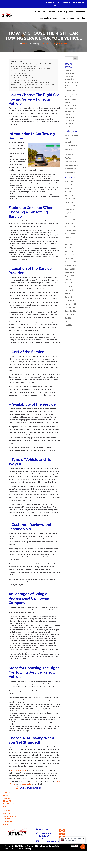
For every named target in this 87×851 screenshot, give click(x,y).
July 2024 (68, 237)
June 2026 (68, 185)
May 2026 (68, 188)
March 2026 (69, 195)
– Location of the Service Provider (24, 71)
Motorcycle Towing (71, 165)
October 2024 (70, 234)
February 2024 (70, 255)
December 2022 (70, 300)
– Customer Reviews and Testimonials (25, 80)
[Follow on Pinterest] (63, 834)
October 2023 (70, 269)
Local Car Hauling (71, 161)
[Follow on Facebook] (73, 2)
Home (37, 12)
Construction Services (48, 18)
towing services (70, 169)
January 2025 (69, 223)
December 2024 (70, 227)
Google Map (26, 849)
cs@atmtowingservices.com (50, 841)
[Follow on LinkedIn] (83, 2)
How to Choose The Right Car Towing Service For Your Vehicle (33, 64)
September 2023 (70, 272)
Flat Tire (68, 158)
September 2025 (70, 209)
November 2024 (70, 230)
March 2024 (69, 251)
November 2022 (70, 304)
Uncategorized (70, 172)
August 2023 (69, 276)
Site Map (17, 849)
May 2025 (68, 213)
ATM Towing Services (18, 770)
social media (26, 784)
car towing (62, 44)
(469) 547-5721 (52, 3)
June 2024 (68, 241)
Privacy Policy (54, 846)
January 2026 (69, 202)
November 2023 (70, 265)
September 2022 (70, 311)
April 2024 (68, 248)
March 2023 (69, 290)
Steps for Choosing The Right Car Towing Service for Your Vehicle (34, 85)
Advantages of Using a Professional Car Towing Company (31, 82)
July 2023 (68, 279)
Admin (24, 44)
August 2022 (69, 314)
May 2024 (68, 244)
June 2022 (68, 321)
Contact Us (74, 18)
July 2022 (68, 318)
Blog (83, 18)
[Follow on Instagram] (80, 2)
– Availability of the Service (21, 75)
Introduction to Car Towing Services (24, 66)
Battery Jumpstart (47, 44)
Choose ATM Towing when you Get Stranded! (27, 87)
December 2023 (70, 262)
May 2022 (68, 325)
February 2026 (70, 199)
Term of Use (9, 849)
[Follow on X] (76, 2)
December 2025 (70, 206)
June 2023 (68, 283)
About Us (64, 18)
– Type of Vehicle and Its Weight (23, 78)
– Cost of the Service (19, 73)
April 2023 (68, 286)
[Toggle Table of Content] (54, 61)
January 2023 (69, 297)
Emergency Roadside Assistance (71, 12)
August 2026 (69, 181)
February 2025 (70, 220)
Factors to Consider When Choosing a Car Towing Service (31, 68)
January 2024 (69, 258)
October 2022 (70, 307)
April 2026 (68, 192)
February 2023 (70, 293)
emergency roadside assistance (69, 151)
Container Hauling (71, 145)
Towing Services (48, 12)
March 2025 (69, 216)
